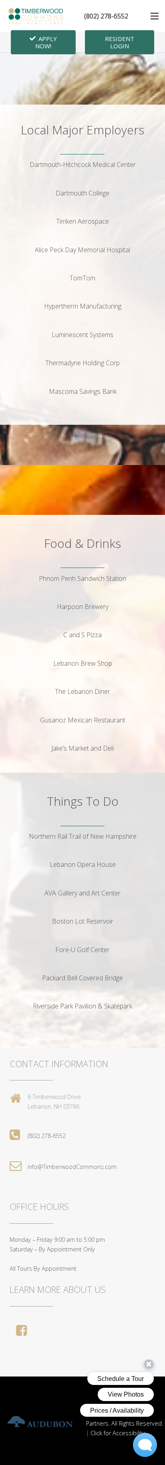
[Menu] (154, 16)
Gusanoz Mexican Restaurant (82, 720)
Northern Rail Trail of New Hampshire (83, 836)
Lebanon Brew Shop (82, 663)
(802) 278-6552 (106, 16)
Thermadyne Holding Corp (82, 362)
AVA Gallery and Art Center (82, 893)
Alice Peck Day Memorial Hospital (82, 249)
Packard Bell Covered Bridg (80, 977)
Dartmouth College (82, 193)
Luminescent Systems (82, 334)
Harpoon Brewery (83, 606)
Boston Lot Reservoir (82, 921)
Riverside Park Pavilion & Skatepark (82, 1006)
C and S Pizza (82, 634)
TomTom (82, 278)
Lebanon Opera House (83, 864)
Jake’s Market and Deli (82, 748)
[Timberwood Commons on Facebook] (23, 1330)
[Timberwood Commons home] (36, 16)
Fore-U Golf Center (82, 949)
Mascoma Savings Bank (83, 391)
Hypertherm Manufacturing (82, 306)
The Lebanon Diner (82, 691)
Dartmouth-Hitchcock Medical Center (83, 164)
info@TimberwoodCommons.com (72, 1167)
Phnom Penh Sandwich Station (82, 578)
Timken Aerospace (82, 221)
